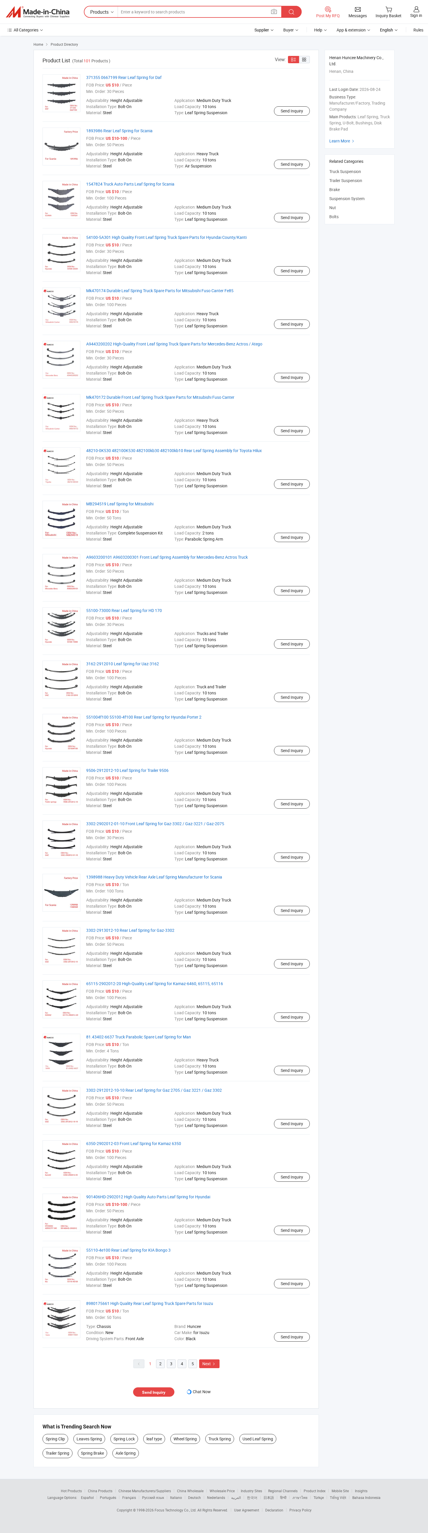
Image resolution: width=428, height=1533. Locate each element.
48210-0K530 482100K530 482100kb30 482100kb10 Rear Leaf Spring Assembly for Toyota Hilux (174, 450)
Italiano (176, 1497)
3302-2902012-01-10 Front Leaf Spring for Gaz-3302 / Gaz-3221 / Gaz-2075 (155, 823)
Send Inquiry (292, 111)
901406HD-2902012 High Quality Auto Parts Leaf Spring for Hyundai (148, 1196)
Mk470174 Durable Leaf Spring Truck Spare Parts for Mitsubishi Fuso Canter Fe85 (160, 290)
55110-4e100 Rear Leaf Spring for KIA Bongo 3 (128, 1250)
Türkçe (319, 1497)
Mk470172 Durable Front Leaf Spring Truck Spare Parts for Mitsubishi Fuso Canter (160, 397)
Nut (332, 207)
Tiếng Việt (338, 1497)
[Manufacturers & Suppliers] (37, 12)
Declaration (274, 1510)
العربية (236, 1497)
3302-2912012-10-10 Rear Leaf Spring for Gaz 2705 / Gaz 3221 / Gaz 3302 (154, 1090)
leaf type (154, 1439)
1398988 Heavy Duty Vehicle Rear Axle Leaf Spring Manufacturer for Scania (154, 877)
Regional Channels (283, 1490)
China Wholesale (190, 1490)
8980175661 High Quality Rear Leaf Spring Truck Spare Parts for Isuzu (149, 1303)
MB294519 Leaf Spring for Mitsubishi (119, 504)
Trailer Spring (57, 1453)
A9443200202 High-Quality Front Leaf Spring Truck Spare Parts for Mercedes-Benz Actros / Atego (174, 344)
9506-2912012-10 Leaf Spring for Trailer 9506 (127, 770)
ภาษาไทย (300, 1497)
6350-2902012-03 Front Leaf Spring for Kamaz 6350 (133, 1143)
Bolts (334, 216)
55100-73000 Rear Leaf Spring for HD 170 (124, 610)
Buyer (288, 30)
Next (209, 1363)
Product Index (315, 1490)
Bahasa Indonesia (366, 1497)
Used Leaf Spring (258, 1439)
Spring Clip (55, 1439)
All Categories (26, 30)
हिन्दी (283, 1497)
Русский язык (153, 1497)
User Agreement (246, 1510)
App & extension (351, 30)
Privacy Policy (300, 1510)
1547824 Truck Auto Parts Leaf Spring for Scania (130, 184)
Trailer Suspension (345, 180)
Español (87, 1497)
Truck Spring (219, 1439)
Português (108, 1497)
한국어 (252, 1497)
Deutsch (194, 1497)
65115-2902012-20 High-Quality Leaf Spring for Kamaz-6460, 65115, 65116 (154, 983)
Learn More (342, 141)
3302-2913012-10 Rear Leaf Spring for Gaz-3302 (130, 930)
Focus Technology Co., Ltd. (176, 1510)
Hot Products (71, 1490)
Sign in (416, 15)
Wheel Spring (185, 1439)
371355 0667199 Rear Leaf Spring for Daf (124, 77)
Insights (361, 1490)
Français (129, 1497)
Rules (418, 30)
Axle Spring (126, 1453)
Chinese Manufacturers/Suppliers (145, 1490)
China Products (100, 1490)
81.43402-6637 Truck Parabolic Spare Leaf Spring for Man (138, 1037)
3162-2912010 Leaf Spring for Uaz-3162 (122, 663)
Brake (334, 189)
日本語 (268, 1497)
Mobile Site (340, 1490)
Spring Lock (124, 1439)
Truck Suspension (345, 171)
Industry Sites (251, 1490)
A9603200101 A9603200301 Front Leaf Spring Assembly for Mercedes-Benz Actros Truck (167, 557)
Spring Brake (92, 1453)
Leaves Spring (89, 1439)
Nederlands (216, 1497)
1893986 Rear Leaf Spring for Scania (119, 130)
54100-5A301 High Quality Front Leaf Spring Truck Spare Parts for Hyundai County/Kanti (166, 237)
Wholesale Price (222, 1490)
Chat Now (202, 1391)
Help (318, 30)
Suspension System (347, 198)
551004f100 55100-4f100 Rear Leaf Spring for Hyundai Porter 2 (143, 717)
